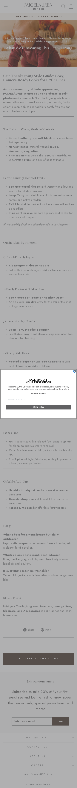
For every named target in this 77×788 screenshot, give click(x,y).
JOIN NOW (38, 407)
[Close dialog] (74, 371)
